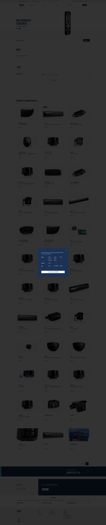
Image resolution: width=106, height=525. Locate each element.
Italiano (55, 258)
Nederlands (50, 260)
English (49, 257)
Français (49, 258)
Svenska (61, 257)
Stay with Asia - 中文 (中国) (53, 271)
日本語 (61, 265)
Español (55, 260)
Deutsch (55, 257)
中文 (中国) (56, 265)
